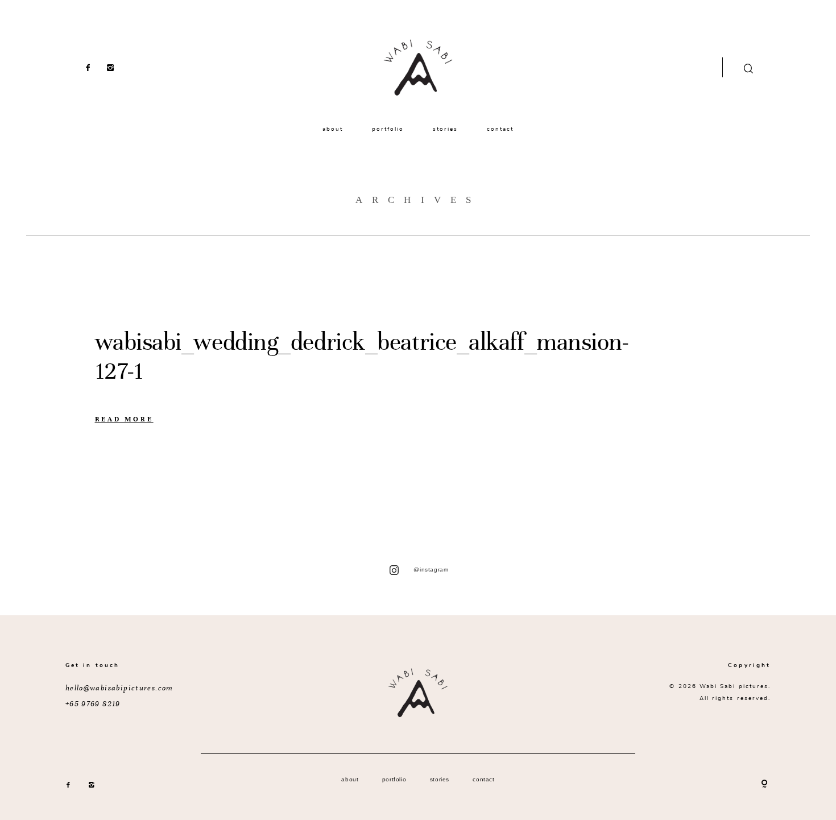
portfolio (388, 129)
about (332, 129)
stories (445, 129)
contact (500, 129)
